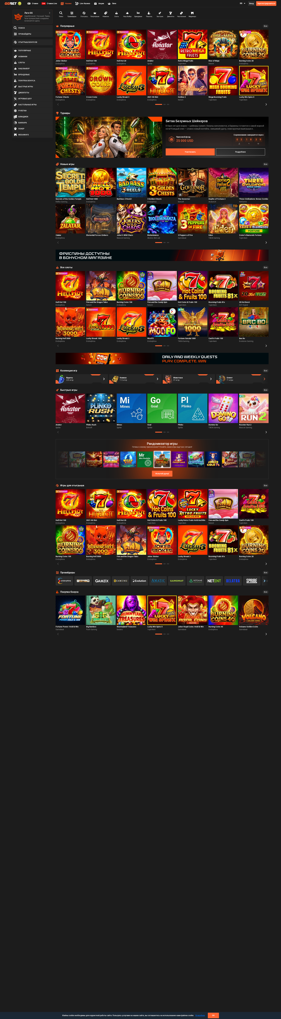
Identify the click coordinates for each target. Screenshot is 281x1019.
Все (265, 26)
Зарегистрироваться (266, 3)
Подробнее (200, 1015)
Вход (251, 3)
